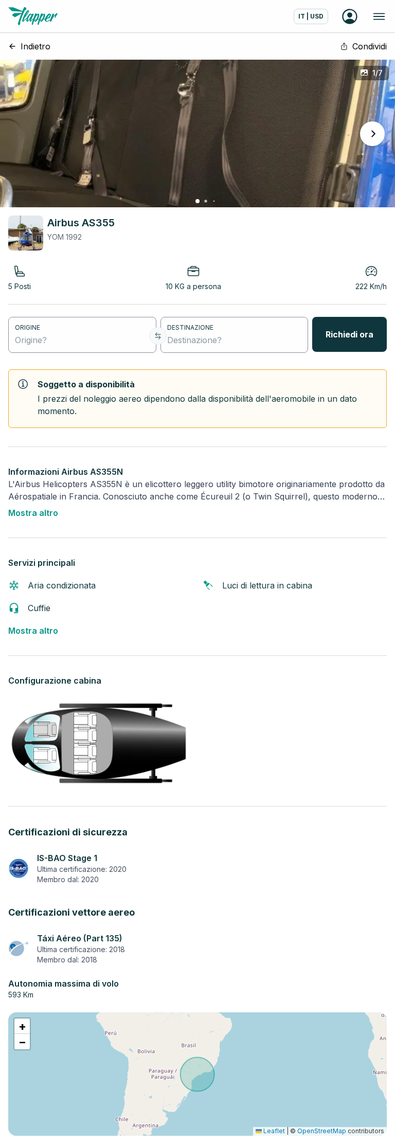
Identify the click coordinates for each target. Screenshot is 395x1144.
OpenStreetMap (321, 1131)
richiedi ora (349, 334)
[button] (22, 1026)
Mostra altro (33, 513)
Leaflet (273, 1131)
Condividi (369, 46)
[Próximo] (372, 133)
